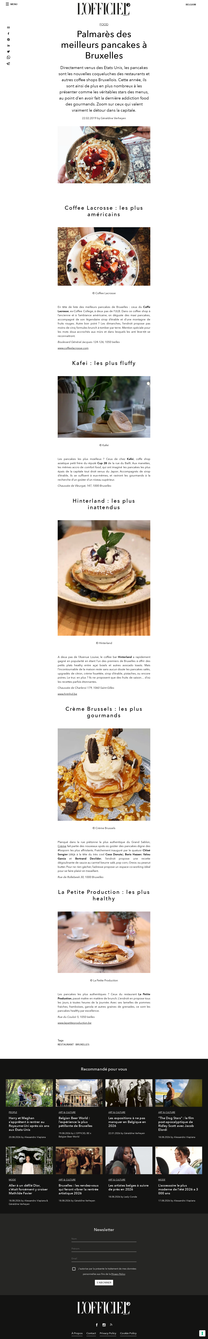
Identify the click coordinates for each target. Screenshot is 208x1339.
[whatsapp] (8, 58)
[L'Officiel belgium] (104, 9)
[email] (8, 28)
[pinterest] (8, 40)
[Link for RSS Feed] (111, 1325)
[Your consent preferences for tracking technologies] (202, 1333)
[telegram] (8, 64)
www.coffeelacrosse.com (73, 348)
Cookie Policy (128, 1333)
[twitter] (8, 52)
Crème (62, 846)
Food (104, 24)
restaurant (66, 1044)
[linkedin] (8, 46)
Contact (91, 1333)
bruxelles (82, 1044)
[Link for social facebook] (96, 1325)
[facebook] (8, 34)
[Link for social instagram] (104, 1325)
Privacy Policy (118, 1274)
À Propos (77, 1333)
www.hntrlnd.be (67, 694)
